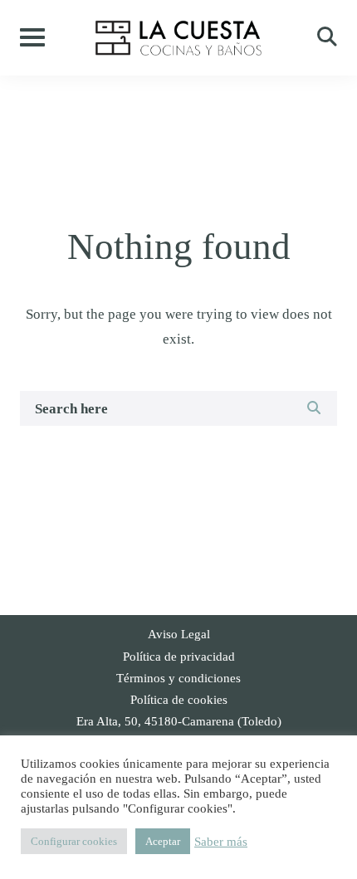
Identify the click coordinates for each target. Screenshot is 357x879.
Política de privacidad (179, 656)
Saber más (220, 841)
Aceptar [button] (162, 841)
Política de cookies (178, 699)
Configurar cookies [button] (74, 841)
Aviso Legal (179, 634)
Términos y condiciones (178, 678)
